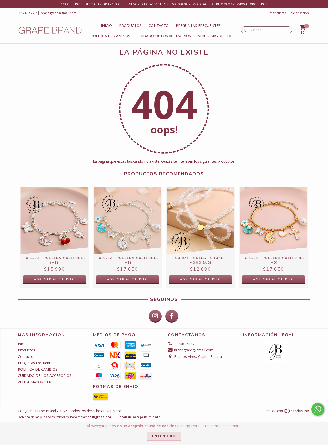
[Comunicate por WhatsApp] (317, 409)
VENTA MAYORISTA (214, 35)
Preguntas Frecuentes (198, 25)
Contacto (159, 25)
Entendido (164, 436)
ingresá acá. (102, 417)
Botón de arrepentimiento (138, 417)
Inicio (106, 25)
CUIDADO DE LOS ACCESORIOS (164, 35)
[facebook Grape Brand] (171, 316)
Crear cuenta (277, 13)
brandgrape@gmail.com (58, 13)
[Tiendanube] (287, 412)
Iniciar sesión (299, 13)
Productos (130, 25)
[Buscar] (243, 30)
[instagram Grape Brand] (155, 316)
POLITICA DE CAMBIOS (110, 35)
